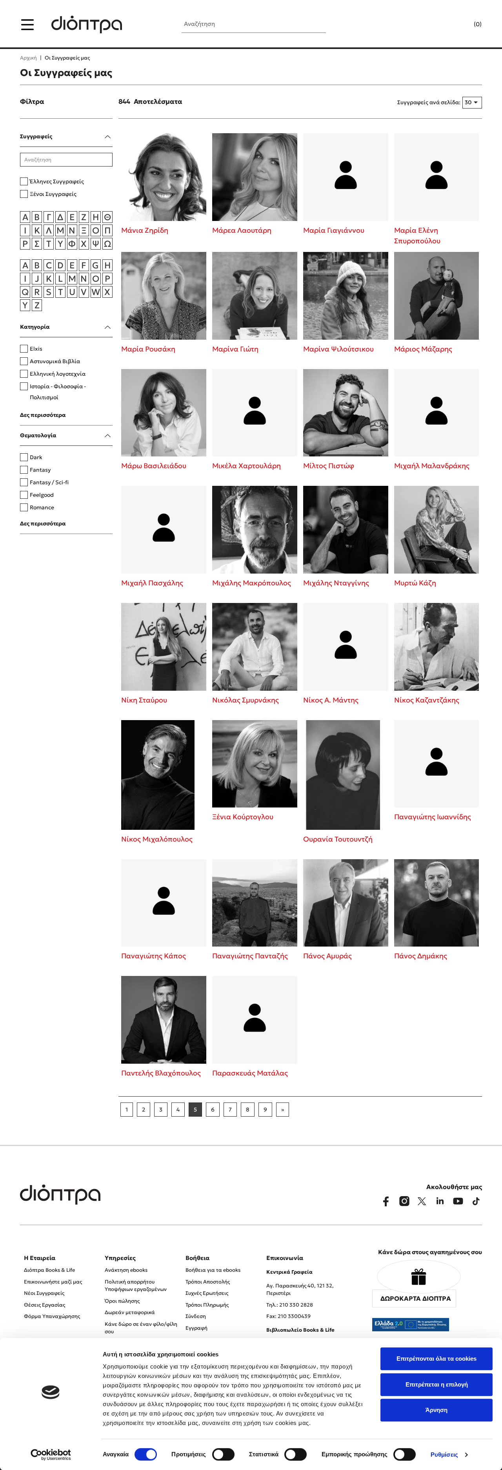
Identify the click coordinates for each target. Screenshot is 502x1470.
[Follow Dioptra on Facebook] (386, 1201)
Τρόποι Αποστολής (208, 1281)
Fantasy (40, 469)
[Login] (462, 24)
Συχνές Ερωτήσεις (207, 1293)
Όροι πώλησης (122, 1301)
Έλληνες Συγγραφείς (57, 181)
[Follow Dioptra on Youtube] (458, 1201)
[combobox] (472, 103)
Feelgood (42, 494)
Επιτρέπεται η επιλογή (437, 1384)
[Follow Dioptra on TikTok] (476, 1201)
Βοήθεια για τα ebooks (213, 1270)
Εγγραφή (196, 1328)
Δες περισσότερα (43, 414)
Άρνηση (436, 1410)
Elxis (36, 348)
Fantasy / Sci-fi (49, 482)
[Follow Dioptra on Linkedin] (440, 1201)
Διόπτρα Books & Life (49, 1270)
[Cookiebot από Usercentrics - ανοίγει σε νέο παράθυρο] (50, 1455)
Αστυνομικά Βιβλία (55, 361)
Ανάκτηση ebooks (126, 1270)
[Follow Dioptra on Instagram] (404, 1201)
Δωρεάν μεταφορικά (130, 1312)
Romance (42, 507)
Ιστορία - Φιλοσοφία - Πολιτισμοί (58, 392)
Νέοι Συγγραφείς (44, 1293)
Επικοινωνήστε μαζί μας (53, 1281)
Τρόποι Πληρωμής (207, 1305)
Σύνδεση (196, 1316)
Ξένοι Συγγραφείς (53, 193)
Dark (36, 457)
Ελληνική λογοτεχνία (57, 373)
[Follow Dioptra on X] (422, 1201)
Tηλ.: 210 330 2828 (289, 1305)
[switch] (223, 1454)
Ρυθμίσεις (444, 1454)
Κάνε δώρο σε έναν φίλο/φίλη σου (141, 1328)
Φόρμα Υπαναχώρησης (52, 1316)
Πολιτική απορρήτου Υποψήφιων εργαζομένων (136, 1285)
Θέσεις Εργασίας (44, 1305)
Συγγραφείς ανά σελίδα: (428, 102)
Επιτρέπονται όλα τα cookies (437, 1358)
